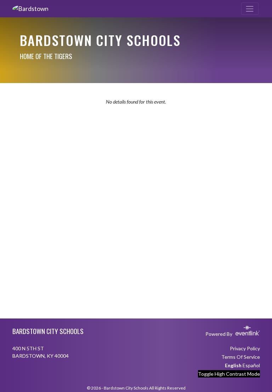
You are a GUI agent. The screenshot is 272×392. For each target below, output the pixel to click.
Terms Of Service (240, 357)
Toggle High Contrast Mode (229, 374)
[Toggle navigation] (250, 8)
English (233, 365)
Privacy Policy (245, 348)
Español (251, 365)
